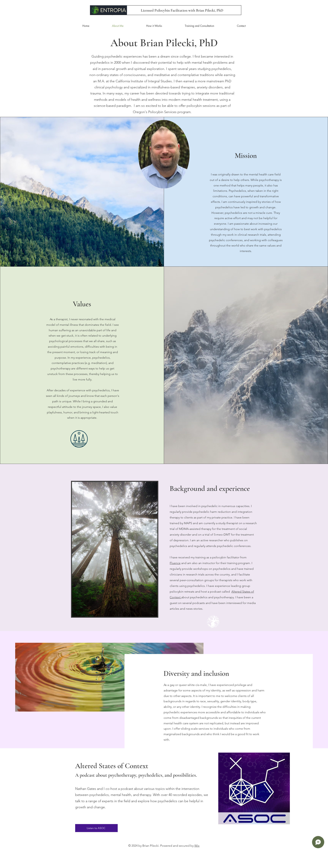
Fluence (175, 563)
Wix (196, 845)
